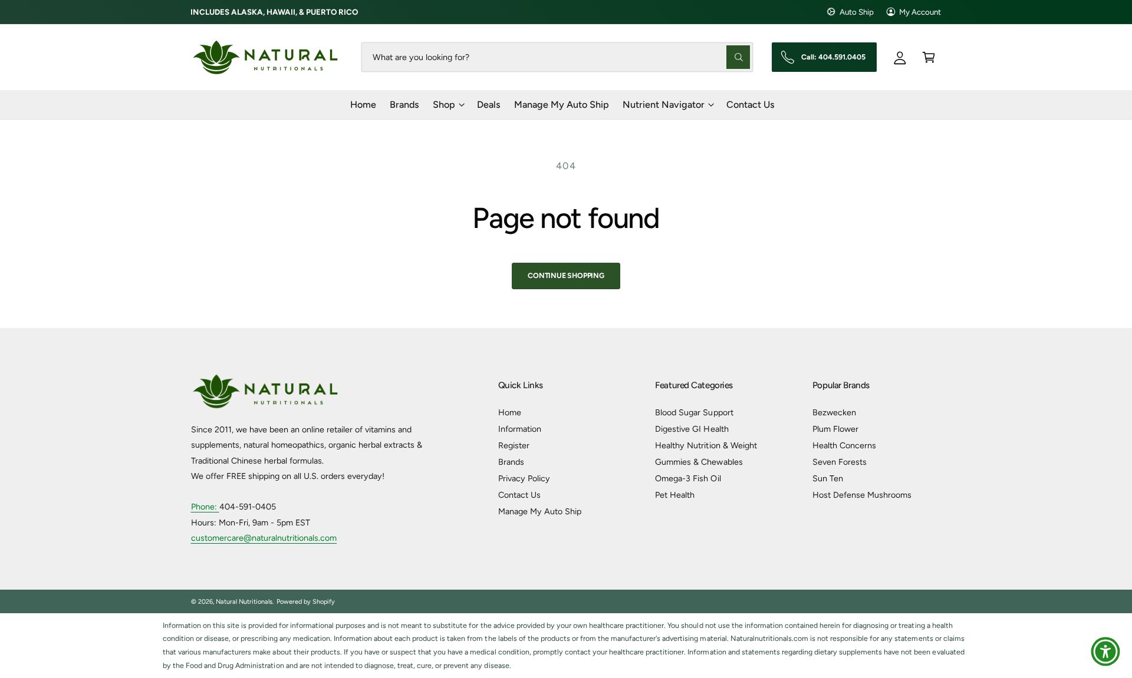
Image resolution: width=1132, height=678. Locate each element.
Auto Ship (856, 11)
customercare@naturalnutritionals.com (264, 538)
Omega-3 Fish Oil (687, 478)
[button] (928, 56)
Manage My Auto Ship (539, 511)
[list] (566, 646)
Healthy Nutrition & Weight (705, 445)
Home (509, 412)
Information (519, 429)
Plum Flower (835, 429)
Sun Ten (827, 478)
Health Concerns (844, 445)
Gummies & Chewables (698, 462)
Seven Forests (839, 462)
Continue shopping (566, 275)
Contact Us (519, 495)
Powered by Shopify (306, 602)
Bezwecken (834, 412)
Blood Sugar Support (694, 412)
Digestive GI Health (691, 429)
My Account (920, 11)
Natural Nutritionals (244, 602)
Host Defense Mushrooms (861, 495)
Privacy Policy (524, 478)
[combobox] (556, 56)
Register (513, 445)
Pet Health (675, 495)
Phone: (205, 506)
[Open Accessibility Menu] (1105, 651)
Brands (511, 462)
